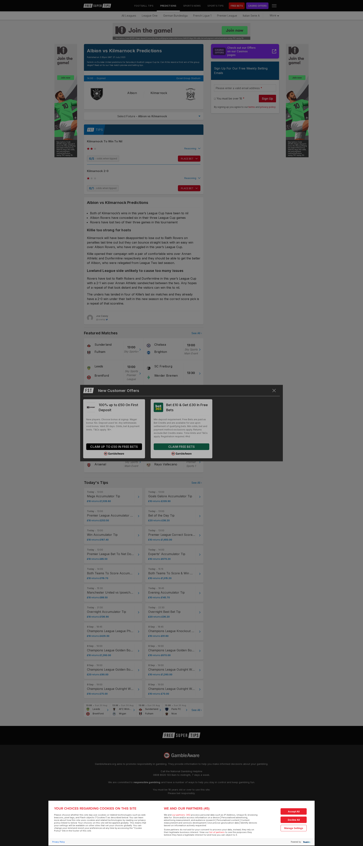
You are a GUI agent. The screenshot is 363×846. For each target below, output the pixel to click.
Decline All (294, 819)
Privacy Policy (58, 842)
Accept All (293, 811)
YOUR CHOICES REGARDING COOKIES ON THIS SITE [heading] (95, 808)
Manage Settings (293, 828)
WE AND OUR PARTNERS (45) (186, 808)
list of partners (217, 832)
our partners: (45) (181, 815)
